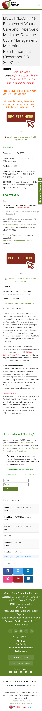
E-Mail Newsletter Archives (21, 685)
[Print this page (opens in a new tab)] (18, 63)
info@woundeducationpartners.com (16, 241)
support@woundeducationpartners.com (21, 617)
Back (8, 563)
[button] (39, 4)
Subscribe (10, 489)
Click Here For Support (21, 663)
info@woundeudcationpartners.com (16, 224)
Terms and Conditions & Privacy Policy (21, 681)
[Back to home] (11, 4)
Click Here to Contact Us (21, 657)
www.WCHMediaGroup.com (21, 704)
